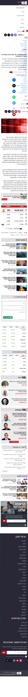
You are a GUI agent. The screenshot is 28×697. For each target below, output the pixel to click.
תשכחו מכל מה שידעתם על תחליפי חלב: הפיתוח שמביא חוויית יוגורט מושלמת (8, 488)
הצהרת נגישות (23, 628)
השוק (25, 49)
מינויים (24, 586)
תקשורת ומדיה (22, 546)
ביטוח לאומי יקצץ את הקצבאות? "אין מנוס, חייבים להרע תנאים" (9, 245)
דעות (23, 12)
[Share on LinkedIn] (14, 91)
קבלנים (12, 235)
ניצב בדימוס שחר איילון (21, 393)
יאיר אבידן (24, 385)
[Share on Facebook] (14, 80)
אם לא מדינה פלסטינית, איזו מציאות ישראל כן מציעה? (18, 382)
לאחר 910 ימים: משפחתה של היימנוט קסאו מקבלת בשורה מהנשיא (9, 279)
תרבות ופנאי (22, 601)
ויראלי (24, 575)
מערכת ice (14, 248)
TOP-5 (24, 606)
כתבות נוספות (21, 476)
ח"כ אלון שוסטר (23, 402)
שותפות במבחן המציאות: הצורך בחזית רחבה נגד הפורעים (19, 399)
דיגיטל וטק (23, 555)
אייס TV (24, 609)
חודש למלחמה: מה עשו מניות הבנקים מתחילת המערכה (11, 196)
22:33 (24, 458)
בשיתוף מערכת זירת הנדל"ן (11, 497)
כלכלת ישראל (13, 232)
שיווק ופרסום (22, 558)
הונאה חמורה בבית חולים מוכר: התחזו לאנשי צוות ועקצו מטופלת (9, 253)
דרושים (24, 612)
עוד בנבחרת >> (14, 442)
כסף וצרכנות (22, 549)
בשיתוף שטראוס (13, 490)
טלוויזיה (24, 578)
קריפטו (24, 572)
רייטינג (24, 589)
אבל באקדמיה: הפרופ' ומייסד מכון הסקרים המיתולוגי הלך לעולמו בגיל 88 (8, 262)
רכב (25, 592)
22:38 (24, 463)
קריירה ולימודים (22, 584)
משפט (24, 561)
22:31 (24, 454)
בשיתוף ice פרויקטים (12, 483)
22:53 (24, 467)
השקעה (20, 232)
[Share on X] (14, 85)
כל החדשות (5, 471)
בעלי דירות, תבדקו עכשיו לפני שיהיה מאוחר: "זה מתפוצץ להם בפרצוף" (9, 480)
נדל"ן (17, 235)
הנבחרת (19, 2)
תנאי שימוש (24, 625)
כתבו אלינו (24, 622)
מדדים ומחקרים (22, 564)
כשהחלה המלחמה (22, 145)
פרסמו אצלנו (23, 634)
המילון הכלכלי (22, 598)
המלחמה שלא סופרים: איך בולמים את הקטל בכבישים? (18, 390)
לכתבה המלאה (4, 199)
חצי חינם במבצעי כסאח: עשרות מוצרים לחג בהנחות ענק (9, 270)
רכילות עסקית (22, 569)
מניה (21, 235)
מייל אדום (24, 637)
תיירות (24, 604)
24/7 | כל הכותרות (19, 447)
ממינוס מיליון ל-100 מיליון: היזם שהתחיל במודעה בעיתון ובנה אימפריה (9, 495)
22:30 (24, 450)
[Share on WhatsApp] (14, 97)
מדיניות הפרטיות (22, 631)
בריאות (24, 595)
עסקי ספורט (22, 581)
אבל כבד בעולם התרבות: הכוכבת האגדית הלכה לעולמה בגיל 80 (9, 287)
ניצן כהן (25, 72)
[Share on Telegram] (14, 103)
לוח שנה (23, 615)
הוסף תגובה (7, 317)
